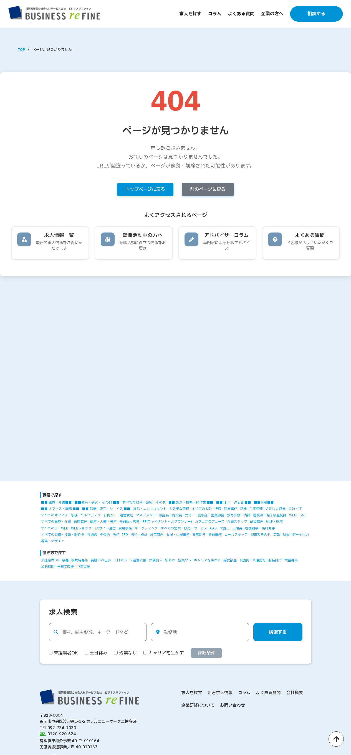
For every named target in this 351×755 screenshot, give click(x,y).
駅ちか (170, 560)
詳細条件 (206, 653)
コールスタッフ (236, 534)
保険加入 (155, 560)
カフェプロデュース (209, 521)
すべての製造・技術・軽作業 (62, 534)
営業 (243, 508)
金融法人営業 (276, 508)
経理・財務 (274, 521)
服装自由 (275, 560)
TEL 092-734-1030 (58, 728)
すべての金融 (202, 508)
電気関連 (199, 534)
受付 (188, 515)
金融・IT (295, 508)
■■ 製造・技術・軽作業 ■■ (190, 502)
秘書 (286, 534)
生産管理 (256, 508)
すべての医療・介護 (56, 521)
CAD (213, 528)
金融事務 (215, 534)
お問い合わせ (232, 705)
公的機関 (47, 566)
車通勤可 (259, 560)
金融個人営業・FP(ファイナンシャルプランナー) (155, 521)
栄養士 (224, 528)
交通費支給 (138, 560)
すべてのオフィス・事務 (59, 515)
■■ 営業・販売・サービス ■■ (106, 508)
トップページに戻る (145, 189)
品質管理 (256, 521)
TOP (21, 49)
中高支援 (83, 566)
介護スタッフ (237, 521)
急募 (65, 560)
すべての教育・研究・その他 (144, 502)
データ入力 (300, 534)
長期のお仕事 (101, 560)
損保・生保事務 (178, 534)
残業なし (184, 560)
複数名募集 (79, 560)
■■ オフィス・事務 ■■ (60, 508)
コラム (214, 14)
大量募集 (291, 560)
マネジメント (146, 515)
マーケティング (146, 528)
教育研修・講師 (238, 515)
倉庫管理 (80, 521)
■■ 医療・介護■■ (56, 502)
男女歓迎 (230, 560)
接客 (217, 508)
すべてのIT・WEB (54, 528)
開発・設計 (139, 534)
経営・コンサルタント (149, 508)
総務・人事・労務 (103, 521)
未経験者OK (50, 560)
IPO (125, 534)
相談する (316, 14)
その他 (105, 534)
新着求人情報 (220, 693)
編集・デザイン (52, 541)
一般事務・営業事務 (209, 515)
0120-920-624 (61, 734)
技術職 (92, 534)
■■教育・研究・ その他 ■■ (97, 502)
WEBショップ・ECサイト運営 (93, 528)
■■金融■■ (264, 502)
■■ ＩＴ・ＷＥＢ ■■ (233, 502)
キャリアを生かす (207, 560)
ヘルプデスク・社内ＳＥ (98, 515)
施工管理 (156, 534)
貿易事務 (125, 528)
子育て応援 (65, 566)
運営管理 (126, 515)
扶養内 (244, 560)
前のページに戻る (208, 189)
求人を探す (190, 14)
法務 (116, 534)
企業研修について (197, 705)
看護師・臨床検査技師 (269, 515)
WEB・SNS (298, 515)
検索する (278, 632)
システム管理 (179, 508)
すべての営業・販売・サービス (184, 528)
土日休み (120, 560)
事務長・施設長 (170, 515)
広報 (276, 534)
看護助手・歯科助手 (260, 528)
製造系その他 (261, 534)
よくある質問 (241, 14)
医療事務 (230, 508)
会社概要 (294, 693)
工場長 (237, 528)
